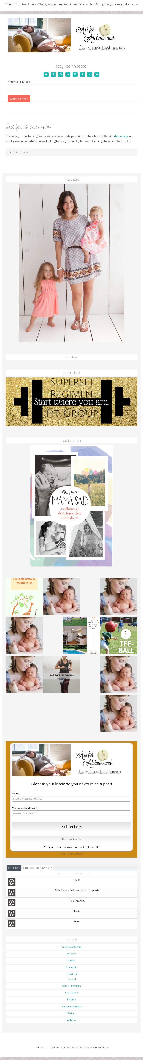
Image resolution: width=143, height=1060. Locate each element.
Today (56, 873)
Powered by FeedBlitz (86, 846)
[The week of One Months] (24, 636)
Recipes (71, 1013)
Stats (76, 921)
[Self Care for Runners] (61, 675)
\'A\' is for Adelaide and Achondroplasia (76, 890)
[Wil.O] (24, 675)
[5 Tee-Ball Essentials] (118, 636)
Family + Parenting (71, 986)
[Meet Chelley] (118, 597)
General (71, 979)
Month (78, 873)
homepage (122, 136)
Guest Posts (71, 992)
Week (67, 873)
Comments (31, 868)
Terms (69, 853)
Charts (76, 911)
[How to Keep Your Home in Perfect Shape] (81, 636)
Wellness (71, 1020)
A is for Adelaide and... (71, 35)
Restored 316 (99, 1047)
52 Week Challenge (72, 946)
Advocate (72, 953)
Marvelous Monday (71, 1006)
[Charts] (61, 597)
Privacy (80, 853)
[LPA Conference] (118, 675)
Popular (14, 868)
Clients (71, 960)
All (88, 873)
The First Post (76, 901)
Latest (47, 868)
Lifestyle (71, 999)
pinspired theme (73, 1047)
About (76, 880)
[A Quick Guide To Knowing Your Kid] (24, 597)
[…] (118, 714)
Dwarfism (71, 974)
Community (71, 967)
